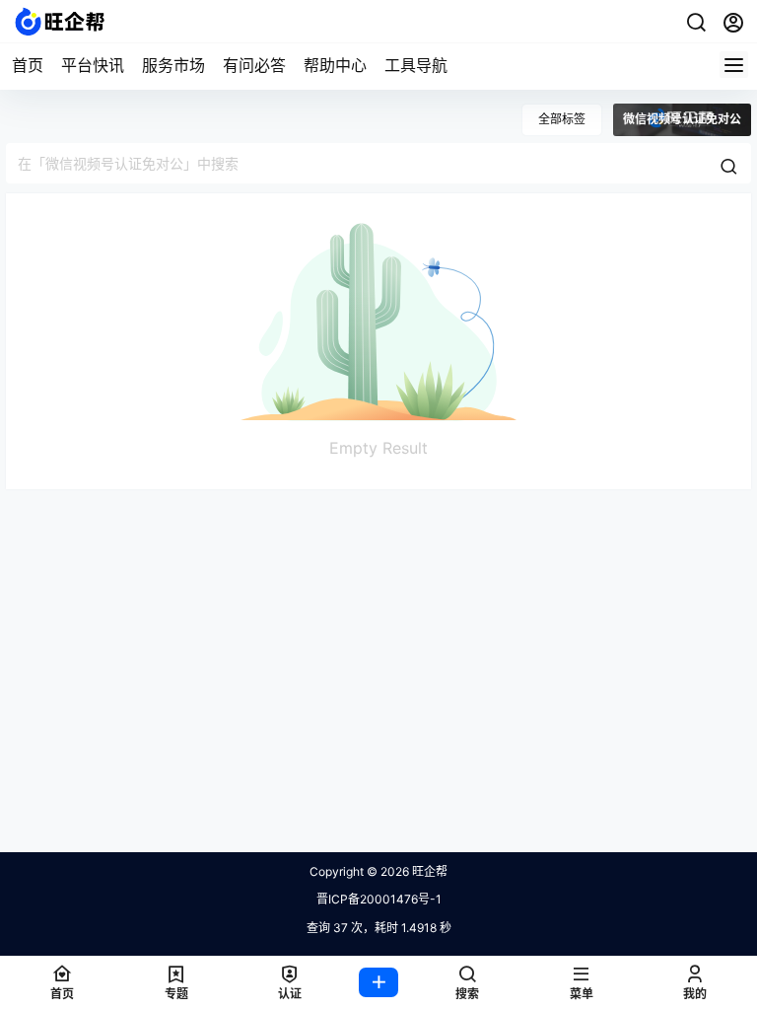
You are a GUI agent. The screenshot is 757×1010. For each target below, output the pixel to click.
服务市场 (173, 65)
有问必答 (254, 65)
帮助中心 (335, 65)
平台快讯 (92, 65)
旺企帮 (428, 871)
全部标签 (561, 118)
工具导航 (415, 65)
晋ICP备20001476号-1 (379, 899)
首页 (27, 65)
